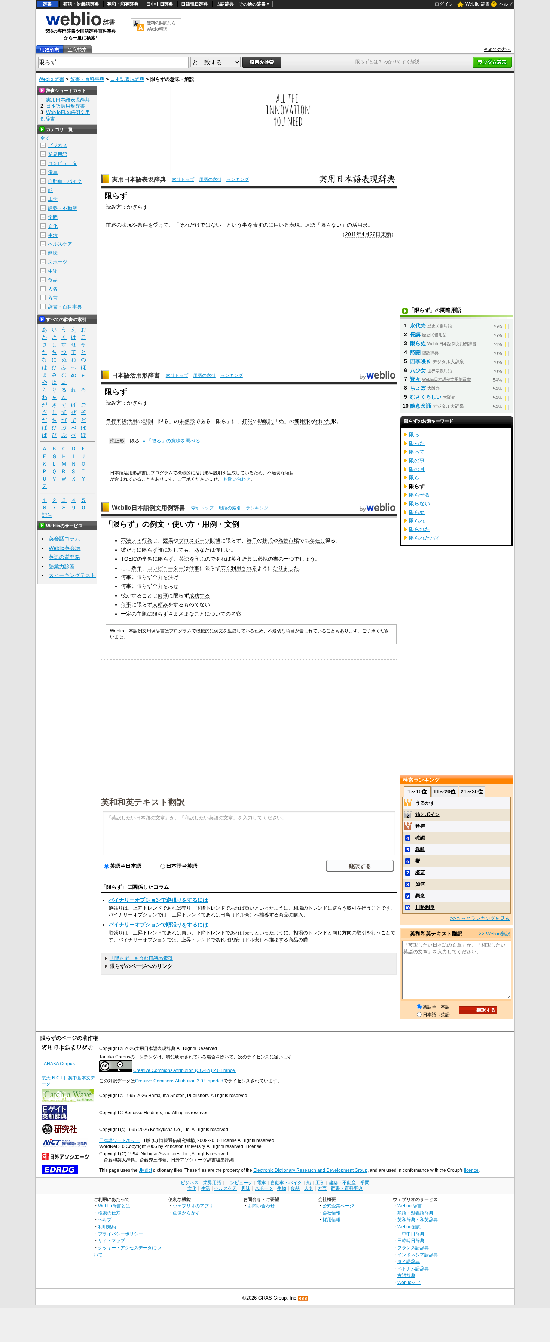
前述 (111, 225)
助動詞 (266, 421)
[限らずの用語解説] (49, 49)
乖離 (420, 849)
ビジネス (57, 145)
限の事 (417, 460)
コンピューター (165, 568)
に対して (173, 550)
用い (279, 225)
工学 (53, 199)
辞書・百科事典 (87, 79)
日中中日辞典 (159, 4)
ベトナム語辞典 (413, 1268)
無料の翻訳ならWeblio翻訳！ (161, 26)
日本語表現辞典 (127, 79)
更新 (386, 234)
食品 (53, 280)
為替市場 (288, 540)
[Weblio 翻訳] (138, 26)
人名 (53, 289)
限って (417, 452)
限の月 (417, 469)
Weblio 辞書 (477, 4)
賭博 (215, 540)
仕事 (194, 568)
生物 (53, 271)
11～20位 (444, 791)
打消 (247, 421)
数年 (136, 568)
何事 (126, 577)
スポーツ (57, 262)
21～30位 (472, 791)
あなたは (204, 550)
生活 (53, 235)
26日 (375, 234)
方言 (53, 298)
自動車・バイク (65, 181)
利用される (244, 568)
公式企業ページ (338, 1205)
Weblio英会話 (64, 548)
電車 (53, 172)
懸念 (420, 895)
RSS (303, 1298)
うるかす (425, 803)
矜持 (420, 826)
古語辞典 (225, 4)
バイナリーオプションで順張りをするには (158, 925)
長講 (415, 334)
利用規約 (107, 1226)
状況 (127, 225)
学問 (53, 217)
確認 (420, 837)
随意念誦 (420, 406)
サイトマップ (111, 1240)
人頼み (160, 604)
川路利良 (425, 907)
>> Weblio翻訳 (494, 934)
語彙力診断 (62, 566)
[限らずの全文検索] (77, 49)
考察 (236, 614)
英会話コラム (64, 539)
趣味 (53, 253)
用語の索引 (210, 179)
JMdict (145, 1170)
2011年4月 (357, 234)
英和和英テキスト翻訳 (143, 801)
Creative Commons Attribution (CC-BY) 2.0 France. (184, 1070)
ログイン (444, 4)
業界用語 (57, 154)
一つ (289, 559)
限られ (417, 521)
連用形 (302, 421)
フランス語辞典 (413, 1247)
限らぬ (418, 343)
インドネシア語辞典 (417, 1254)
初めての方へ (497, 49)
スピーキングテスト (72, 575)
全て (44, 138)
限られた (419, 529)
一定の (129, 614)
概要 (420, 872)
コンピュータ (62, 163)
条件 (142, 225)
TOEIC (129, 559)
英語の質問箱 (64, 557)
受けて (161, 225)
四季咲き (420, 361)
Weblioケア (409, 1282)
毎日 (252, 540)
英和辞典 (241, 559)
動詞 (148, 421)
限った (417, 443)
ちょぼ (418, 388)
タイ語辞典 (408, 1261)
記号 (47, 515)
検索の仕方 (109, 1212)
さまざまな (181, 614)
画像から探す (186, 1212)
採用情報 (331, 1219)
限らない (331, 225)
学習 (147, 559)
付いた (323, 421)
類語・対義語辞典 (81, 4)
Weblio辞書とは (114, 1205)
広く (225, 568)
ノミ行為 (141, 540)
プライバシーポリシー (120, 1233)
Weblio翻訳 (409, 1226)
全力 (157, 577)
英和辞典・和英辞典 (417, 1219)
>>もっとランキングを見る (480, 918)
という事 (236, 225)
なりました (286, 568)
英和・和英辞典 (122, 4)
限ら (414, 478)
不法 (126, 540)
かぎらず (137, 207)
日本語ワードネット (119, 1140)
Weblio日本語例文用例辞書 (148, 508)
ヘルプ (506, 4)
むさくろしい (425, 397)
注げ (173, 577)
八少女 (418, 370)
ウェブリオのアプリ (193, 1205)
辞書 (47, 4)
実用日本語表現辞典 (139, 179)
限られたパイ (424, 538)
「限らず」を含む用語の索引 (141, 958)
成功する (199, 595)
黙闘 (415, 352)
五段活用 (126, 421)
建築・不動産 (62, 208)
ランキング (237, 179)
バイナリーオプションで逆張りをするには (158, 900)
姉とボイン (427, 814)
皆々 (415, 379)
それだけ (189, 225)
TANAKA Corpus (58, 1063)
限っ (414, 435)
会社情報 (331, 1212)
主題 (142, 614)
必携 (262, 559)
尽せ (173, 586)
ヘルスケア (60, 244)
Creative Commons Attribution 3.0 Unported (179, 1081)
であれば (220, 559)
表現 (294, 225)
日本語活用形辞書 (136, 375)
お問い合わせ (236, 479)
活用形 (360, 225)
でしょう (304, 559)
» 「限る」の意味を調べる (171, 441)
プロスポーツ (194, 540)
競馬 (168, 540)
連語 (310, 225)
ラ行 (111, 421)
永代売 (418, 325)
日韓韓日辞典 (194, 4)
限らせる (419, 495)
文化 (53, 226)
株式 (267, 540)
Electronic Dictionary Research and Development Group (310, 1170)
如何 (420, 884)
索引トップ (183, 179)
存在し (317, 540)
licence (471, 1170)
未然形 (187, 421)
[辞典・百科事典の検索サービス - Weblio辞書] (80, 25)
